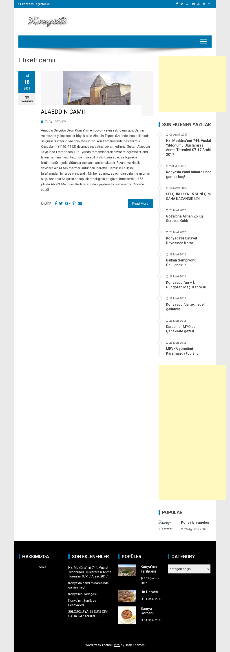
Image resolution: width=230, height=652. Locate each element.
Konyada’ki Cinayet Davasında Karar (181, 240)
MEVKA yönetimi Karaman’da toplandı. (183, 351)
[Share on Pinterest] (74, 203)
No (27, 99)
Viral (117, 645)
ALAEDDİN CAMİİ (63, 111)
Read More (140, 204)
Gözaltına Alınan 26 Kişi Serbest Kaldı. (185, 218)
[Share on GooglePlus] (67, 203)
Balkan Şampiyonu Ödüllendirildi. (181, 262)
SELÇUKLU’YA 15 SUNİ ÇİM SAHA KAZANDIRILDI (188, 196)
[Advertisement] (192, 84)
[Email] (80, 203)
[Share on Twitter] (61, 203)
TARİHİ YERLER (55, 122)
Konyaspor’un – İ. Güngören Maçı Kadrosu (186, 284)
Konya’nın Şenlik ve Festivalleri (82, 603)
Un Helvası (149, 592)
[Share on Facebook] (55, 203)
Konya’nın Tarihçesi (82, 594)
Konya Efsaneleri (195, 522)
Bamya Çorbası (147, 610)
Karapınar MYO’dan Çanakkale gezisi (181, 329)
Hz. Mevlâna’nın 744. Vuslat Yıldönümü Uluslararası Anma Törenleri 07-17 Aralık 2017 (189, 147)
